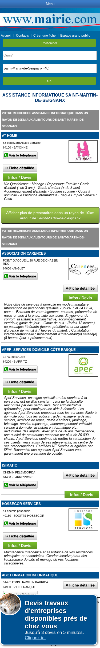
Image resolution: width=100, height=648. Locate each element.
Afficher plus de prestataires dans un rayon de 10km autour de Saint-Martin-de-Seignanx (50, 215)
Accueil (6, 35)
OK (49, 80)
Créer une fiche (44, 35)
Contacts (22, 35)
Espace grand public (75, 35)
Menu (50, 4)
